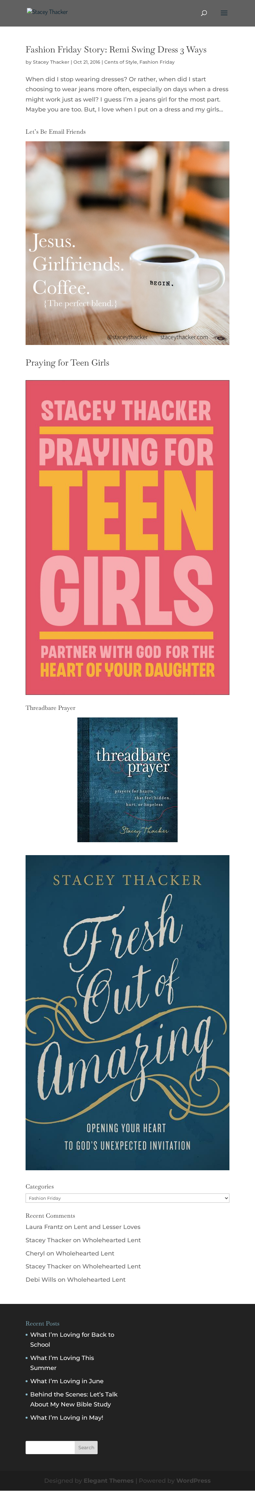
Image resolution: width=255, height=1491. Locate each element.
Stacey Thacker (51, 62)
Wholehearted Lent (111, 1240)
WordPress (193, 1480)
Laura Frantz (44, 1227)
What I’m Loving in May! (66, 1417)
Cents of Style (120, 62)
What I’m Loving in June (67, 1381)
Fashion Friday (157, 62)
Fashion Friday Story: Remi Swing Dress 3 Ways (116, 49)
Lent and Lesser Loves (107, 1227)
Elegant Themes (109, 1480)
